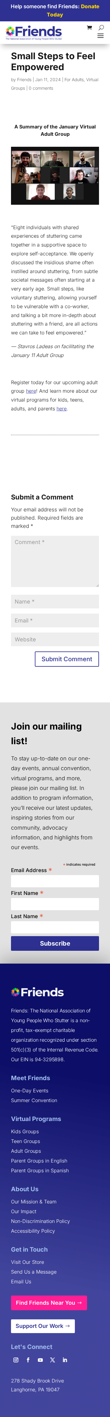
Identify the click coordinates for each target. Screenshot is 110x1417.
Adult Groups (26, 1151)
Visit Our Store (27, 1262)
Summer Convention (34, 1100)
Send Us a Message (34, 1272)
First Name (27, 893)
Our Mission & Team (34, 1202)
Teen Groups (25, 1141)
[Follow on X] (52, 1360)
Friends (24, 79)
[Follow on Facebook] (28, 1360)
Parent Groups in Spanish (40, 1170)
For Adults (74, 79)
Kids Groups (25, 1131)
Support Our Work (39, 1326)
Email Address (31, 870)
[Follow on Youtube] (40, 1360)
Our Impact (23, 1211)
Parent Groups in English (39, 1161)
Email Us (21, 1281)
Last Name (27, 916)
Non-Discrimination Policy (40, 1221)
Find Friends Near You (45, 1303)
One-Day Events (29, 1090)
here (31, 391)
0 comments (41, 88)
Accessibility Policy (33, 1231)
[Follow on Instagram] (16, 1360)
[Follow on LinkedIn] (65, 1360)
